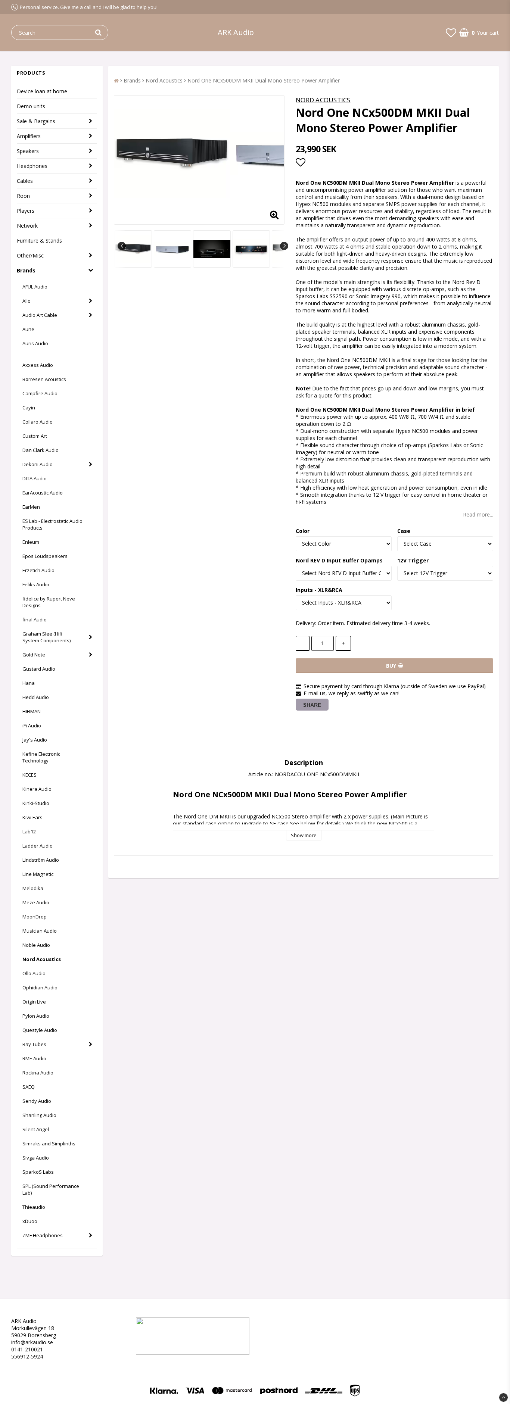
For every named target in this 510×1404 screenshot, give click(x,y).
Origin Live (34, 1001)
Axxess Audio (37, 365)
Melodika (32, 888)
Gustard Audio (38, 668)
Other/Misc (30, 255)
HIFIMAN (31, 711)
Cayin (28, 407)
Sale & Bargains (36, 121)
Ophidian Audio (39, 987)
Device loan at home (42, 91)
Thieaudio (33, 1207)
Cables (25, 180)
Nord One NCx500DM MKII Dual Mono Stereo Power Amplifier (263, 80)
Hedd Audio (35, 697)
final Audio (34, 619)
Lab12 (29, 831)
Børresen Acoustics (44, 379)
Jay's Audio (34, 739)
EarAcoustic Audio (42, 492)
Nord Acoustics (41, 959)
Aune (28, 329)
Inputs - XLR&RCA (319, 589)
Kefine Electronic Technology (41, 757)
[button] (451, 32)
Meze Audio (35, 902)
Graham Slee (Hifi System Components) (46, 637)
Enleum (30, 542)
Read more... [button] (478, 514)
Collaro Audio (37, 421)
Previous (122, 246)
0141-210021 (27, 1349)
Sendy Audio (36, 1101)
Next (284, 246)
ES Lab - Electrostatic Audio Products (52, 524)
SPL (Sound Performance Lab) (50, 1189)
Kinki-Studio (35, 803)
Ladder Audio (37, 845)
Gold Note (33, 654)
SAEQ (28, 1086)
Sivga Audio (35, 1157)
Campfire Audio (39, 393)
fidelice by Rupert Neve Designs (48, 602)
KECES (29, 774)
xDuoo (29, 1221)
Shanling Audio (39, 1115)
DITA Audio (34, 478)
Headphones (32, 165)
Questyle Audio (39, 1030)
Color (303, 530)
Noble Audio (36, 945)
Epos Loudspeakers (45, 556)
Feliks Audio (35, 584)
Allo (26, 300)
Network (27, 225)
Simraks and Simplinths (48, 1143)
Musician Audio (39, 930)
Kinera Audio (37, 789)
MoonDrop (34, 916)
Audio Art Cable (39, 315)
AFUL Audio (34, 286)
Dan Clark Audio (40, 450)
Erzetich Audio (38, 570)
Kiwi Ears (32, 817)
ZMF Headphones (42, 1235)
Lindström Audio (40, 860)
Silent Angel (35, 1129)
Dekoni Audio (37, 464)
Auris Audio (35, 343)
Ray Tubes (34, 1044)
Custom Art (34, 436)
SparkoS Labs (38, 1172)
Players (25, 210)
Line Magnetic (37, 874)
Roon (23, 195)
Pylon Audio (35, 1016)
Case (403, 530)
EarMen (31, 506)
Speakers (28, 151)
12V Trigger (413, 560)
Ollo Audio (34, 973)
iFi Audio (31, 725)
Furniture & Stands (39, 240)
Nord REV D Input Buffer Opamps (339, 560)
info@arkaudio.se (32, 1342)
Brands (26, 270)
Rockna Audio (37, 1072)
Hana (28, 683)
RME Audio (34, 1058)
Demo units (31, 106)
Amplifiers (29, 136)
